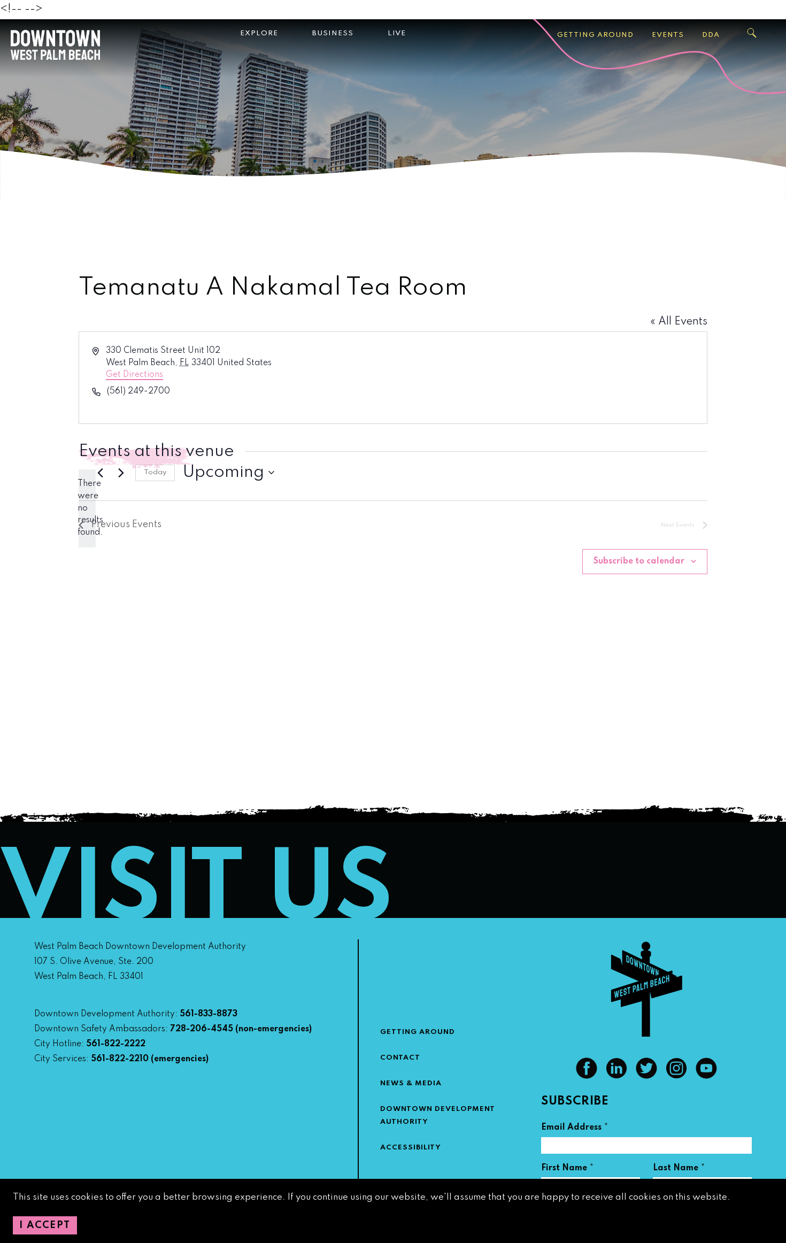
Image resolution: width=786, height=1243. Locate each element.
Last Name (679, 1169)
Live (397, 33)
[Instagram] (676, 1076)
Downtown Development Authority (437, 1115)
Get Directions (134, 374)
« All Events (678, 321)
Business (332, 33)
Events (668, 35)
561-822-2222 (115, 1044)
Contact (400, 1057)
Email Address (574, 1129)
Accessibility (410, 1147)
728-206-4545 (201, 1029)
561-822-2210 (120, 1059)
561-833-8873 (208, 1014)
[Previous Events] (100, 472)
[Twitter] (646, 1076)
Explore (259, 33)
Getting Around (595, 35)
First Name (567, 1169)
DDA (711, 35)
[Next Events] (120, 472)
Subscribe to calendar (639, 561)
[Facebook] (586, 1076)
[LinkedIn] (616, 1076)
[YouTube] (706, 1076)
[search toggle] (752, 33)
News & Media (411, 1083)
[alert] (87, 508)
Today (155, 472)
